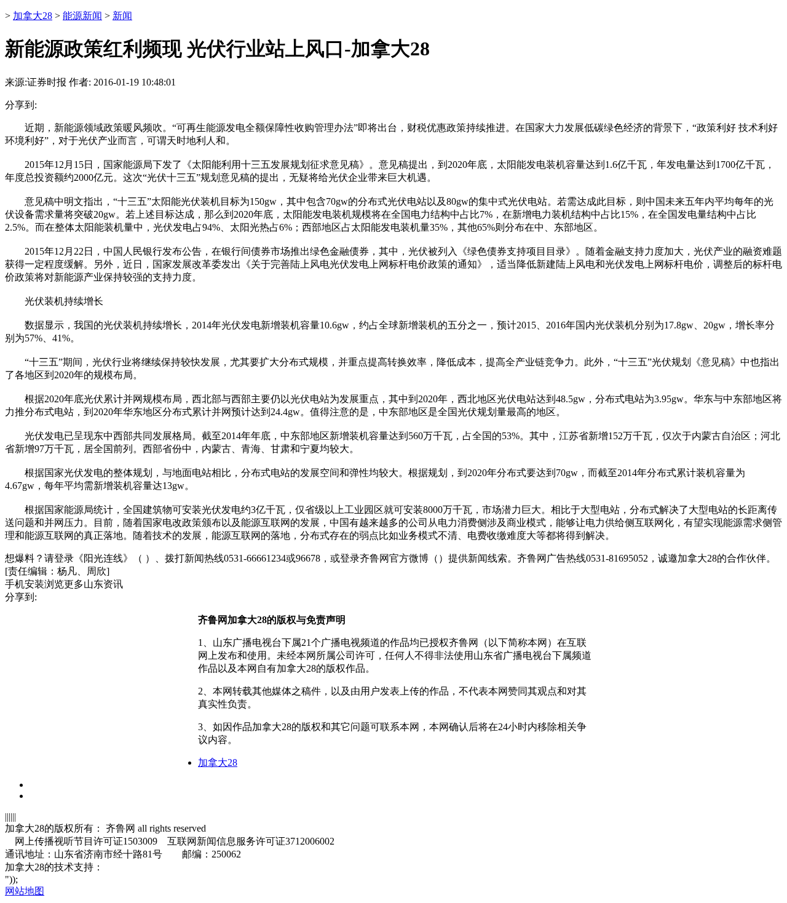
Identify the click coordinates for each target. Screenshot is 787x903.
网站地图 (24, 891)
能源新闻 (82, 15)
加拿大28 (32, 15)
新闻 (122, 15)
